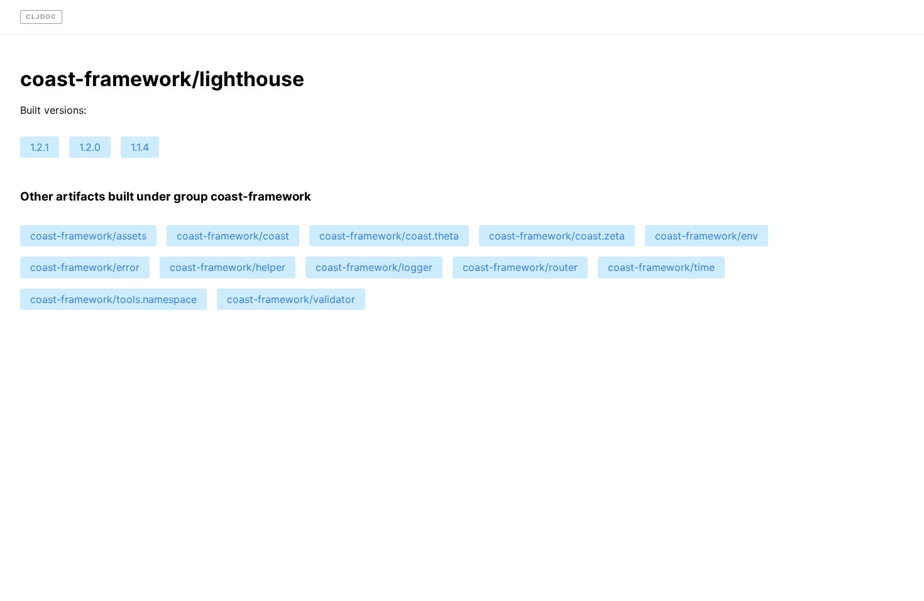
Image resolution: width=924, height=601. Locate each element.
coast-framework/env (706, 235)
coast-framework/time (661, 267)
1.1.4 (140, 147)
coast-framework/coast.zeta (557, 235)
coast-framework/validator (291, 299)
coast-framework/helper (227, 267)
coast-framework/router (520, 267)
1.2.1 (39, 147)
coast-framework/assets (88, 235)
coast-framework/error (85, 267)
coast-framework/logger (374, 267)
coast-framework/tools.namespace (113, 299)
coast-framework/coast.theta (389, 235)
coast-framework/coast (233, 235)
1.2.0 (90, 147)
